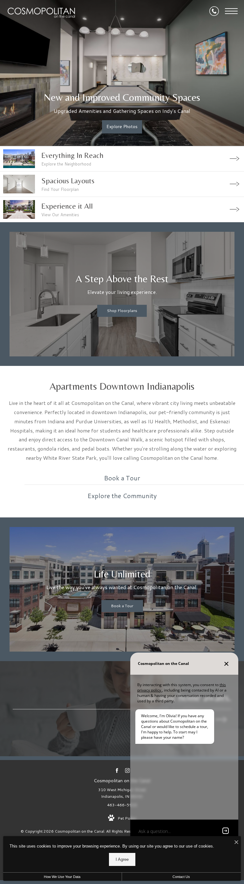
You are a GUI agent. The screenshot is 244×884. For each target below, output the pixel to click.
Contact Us (181, 877)
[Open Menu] (231, 11)
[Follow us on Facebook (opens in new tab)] (117, 770)
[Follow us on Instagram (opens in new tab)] (127, 770)
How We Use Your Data (62, 877)
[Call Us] (214, 11)
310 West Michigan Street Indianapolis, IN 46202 (122, 793)
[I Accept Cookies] (236, 843)
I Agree (122, 859)
